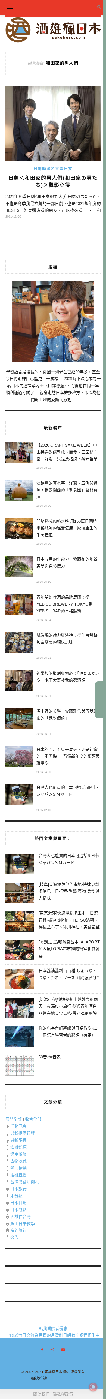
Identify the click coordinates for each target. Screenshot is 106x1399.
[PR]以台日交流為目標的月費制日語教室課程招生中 (53, 1335)
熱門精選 (18, 1168)
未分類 (16, 1195)
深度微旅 (18, 1154)
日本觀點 (18, 1209)
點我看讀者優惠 (53, 1328)
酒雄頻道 (18, 1147)
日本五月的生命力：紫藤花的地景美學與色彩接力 (67, 562)
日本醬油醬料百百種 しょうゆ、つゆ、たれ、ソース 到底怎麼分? (69, 974)
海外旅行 (18, 1230)
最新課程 (18, 1140)
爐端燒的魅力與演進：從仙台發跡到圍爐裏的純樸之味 (67, 638)
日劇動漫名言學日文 (53, 168)
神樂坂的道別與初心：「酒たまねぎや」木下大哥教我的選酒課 (68, 676)
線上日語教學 (22, 1223)
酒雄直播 (18, 1174)
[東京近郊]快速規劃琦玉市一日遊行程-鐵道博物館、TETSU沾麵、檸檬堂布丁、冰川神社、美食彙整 (69, 920)
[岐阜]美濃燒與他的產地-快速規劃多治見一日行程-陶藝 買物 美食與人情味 (69, 891)
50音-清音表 (50, 1057)
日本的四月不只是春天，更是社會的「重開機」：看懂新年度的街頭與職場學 (68, 756)
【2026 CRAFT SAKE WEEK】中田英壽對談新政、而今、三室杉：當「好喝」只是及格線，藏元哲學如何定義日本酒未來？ (67, 453)
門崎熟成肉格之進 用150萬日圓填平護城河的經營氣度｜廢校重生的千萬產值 (67, 528)
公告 (14, 1237)
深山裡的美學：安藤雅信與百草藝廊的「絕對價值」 (67, 714)
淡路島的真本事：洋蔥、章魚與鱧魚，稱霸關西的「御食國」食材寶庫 (67, 490)
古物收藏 (18, 1161)
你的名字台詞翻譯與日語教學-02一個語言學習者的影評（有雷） (68, 1031)
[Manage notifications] (93, 1387)
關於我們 (41, 1394)
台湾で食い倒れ (24, 1182)
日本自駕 (18, 1202)
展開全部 (13, 1119)
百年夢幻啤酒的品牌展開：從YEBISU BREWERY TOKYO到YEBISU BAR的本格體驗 (64, 604)
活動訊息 (18, 1126)
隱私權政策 (63, 1394)
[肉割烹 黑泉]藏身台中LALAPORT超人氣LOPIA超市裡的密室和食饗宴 (69, 949)
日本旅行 (18, 1188)
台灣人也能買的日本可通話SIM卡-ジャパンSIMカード (67, 790)
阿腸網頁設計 (63, 1378)
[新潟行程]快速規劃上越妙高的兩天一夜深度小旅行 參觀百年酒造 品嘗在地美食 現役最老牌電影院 (68, 1006)
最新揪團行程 (22, 1133)
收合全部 (33, 1119)
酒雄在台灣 (20, 1216)
